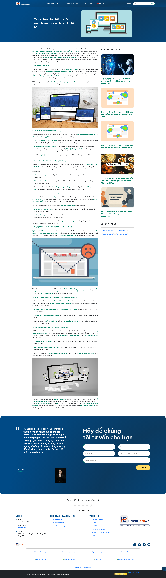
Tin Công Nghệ (122, 230)
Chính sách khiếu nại (59, 523)
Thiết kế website (97, 526)
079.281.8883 (127, 3)
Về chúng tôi (50, 3)
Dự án (78, 3)
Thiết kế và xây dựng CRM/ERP (101, 532)
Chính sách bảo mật (58, 519)
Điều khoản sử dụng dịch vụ (61, 526)
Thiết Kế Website (108, 234)
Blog (93, 535)
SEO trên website (122, 234)
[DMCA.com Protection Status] (120, 574)
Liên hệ (92, 3)
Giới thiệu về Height (98, 519)
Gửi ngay (143, 467)
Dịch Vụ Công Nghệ (108, 230)
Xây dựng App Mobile (98, 529)
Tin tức (85, 3)
